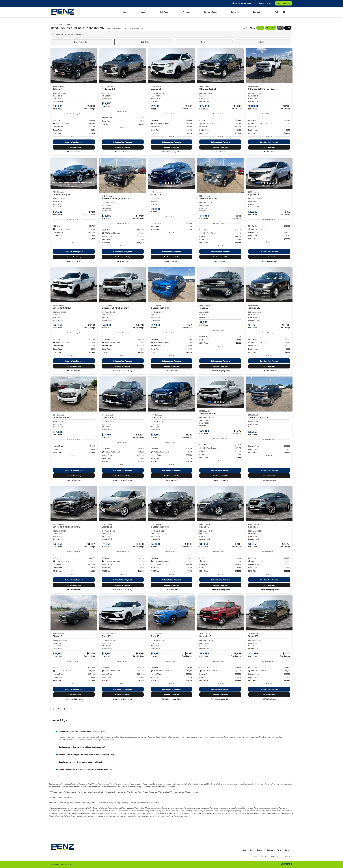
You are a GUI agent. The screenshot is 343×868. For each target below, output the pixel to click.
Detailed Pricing (72, 114)
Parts (279, 850)
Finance (186, 12)
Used (143, 12)
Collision (235, 12)
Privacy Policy (275, 856)
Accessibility (288, 856)
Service (270, 850)
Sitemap (263, 856)
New (124, 12)
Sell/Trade (164, 12)
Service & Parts (210, 12)
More (72, 136)
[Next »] (70, 709)
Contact (256, 12)
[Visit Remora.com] (286, 865)
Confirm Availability (74, 147)
